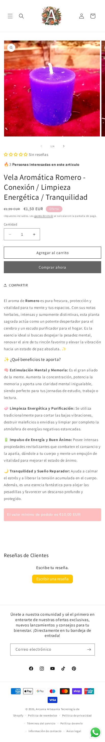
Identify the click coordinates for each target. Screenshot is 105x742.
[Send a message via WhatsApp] (95, 732)
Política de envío (71, 723)
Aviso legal (74, 731)
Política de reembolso (42, 715)
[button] (10, 16)
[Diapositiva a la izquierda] (41, 146)
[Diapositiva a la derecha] (63, 146)
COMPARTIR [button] (18, 285)
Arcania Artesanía (48, 709)
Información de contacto (45, 731)
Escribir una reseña (52, 579)
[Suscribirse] (89, 650)
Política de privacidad (77, 715)
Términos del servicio (41, 723)
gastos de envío (43, 216)
